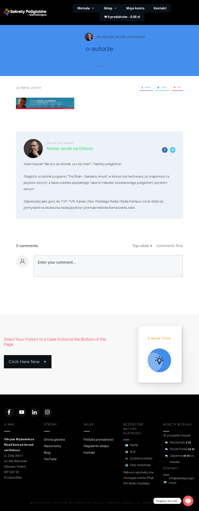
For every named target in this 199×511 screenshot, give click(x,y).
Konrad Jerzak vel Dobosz (123, 37)
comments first (169, 245)
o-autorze (99, 48)
